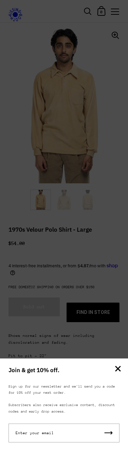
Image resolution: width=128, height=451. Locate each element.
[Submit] (108, 433)
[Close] (118, 369)
